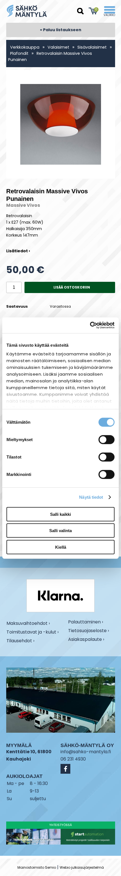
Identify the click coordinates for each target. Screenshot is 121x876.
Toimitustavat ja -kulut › (32, 632)
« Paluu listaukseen (60, 30)
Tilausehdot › (20, 641)
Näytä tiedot (91, 497)
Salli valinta (60, 530)
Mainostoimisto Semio (36, 867)
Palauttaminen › (85, 622)
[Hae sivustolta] (80, 11)
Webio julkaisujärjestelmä (82, 867)
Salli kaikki (60, 514)
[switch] (106, 439)
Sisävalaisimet (92, 47)
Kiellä (60, 546)
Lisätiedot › (18, 251)
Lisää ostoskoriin (71, 287)
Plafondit (19, 53)
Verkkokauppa (24, 47)
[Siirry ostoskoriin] (93, 11)
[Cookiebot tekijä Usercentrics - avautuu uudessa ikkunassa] (90, 325)
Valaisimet (58, 47)
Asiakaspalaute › (86, 639)
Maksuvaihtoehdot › (28, 623)
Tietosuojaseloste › (88, 631)
